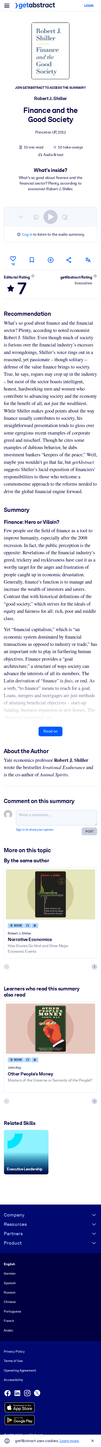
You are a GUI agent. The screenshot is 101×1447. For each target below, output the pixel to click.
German (10, 1273)
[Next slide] (94, 967)
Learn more (69, 1441)
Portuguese (12, 1311)
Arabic (8, 1330)
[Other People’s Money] (50, 1029)
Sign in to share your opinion (34, 829)
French (9, 1321)
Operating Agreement (20, 1370)
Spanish (10, 1283)
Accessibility (13, 1380)
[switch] (50, 217)
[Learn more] (33, 276)
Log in (27, 234)
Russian (10, 1292)
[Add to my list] (50, 260)
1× (21, 217)
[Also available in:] (88, 260)
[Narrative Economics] (50, 894)
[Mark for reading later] (31, 260)
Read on (50, 731)
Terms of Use (13, 1361)
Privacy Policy (14, 1351)
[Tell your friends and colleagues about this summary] (69, 260)
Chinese (10, 1302)
